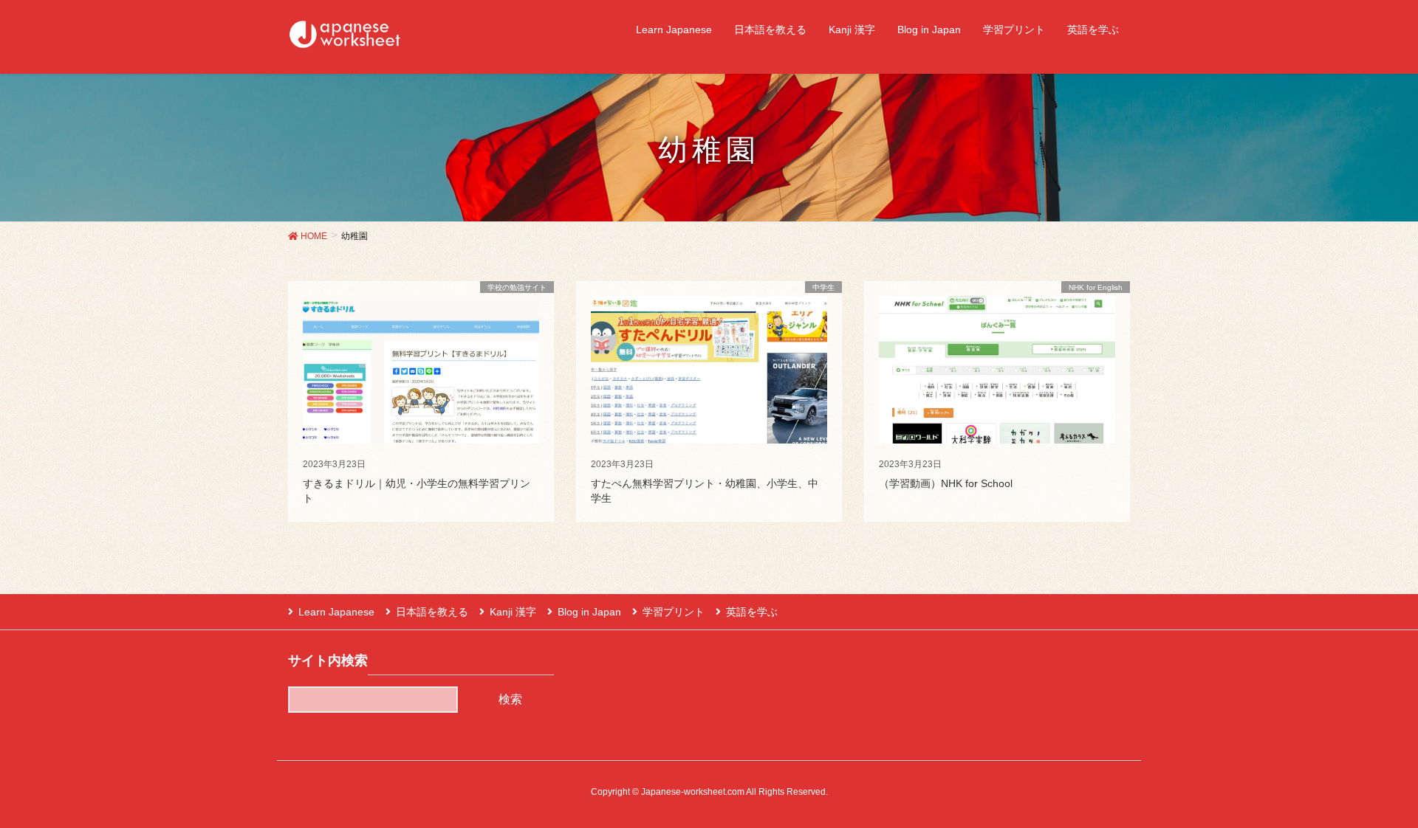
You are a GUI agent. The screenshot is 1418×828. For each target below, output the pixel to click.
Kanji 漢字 (513, 612)
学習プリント (674, 612)
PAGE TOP (1372, 789)
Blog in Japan (589, 612)
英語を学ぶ (752, 612)
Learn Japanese (336, 612)
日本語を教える (432, 612)
